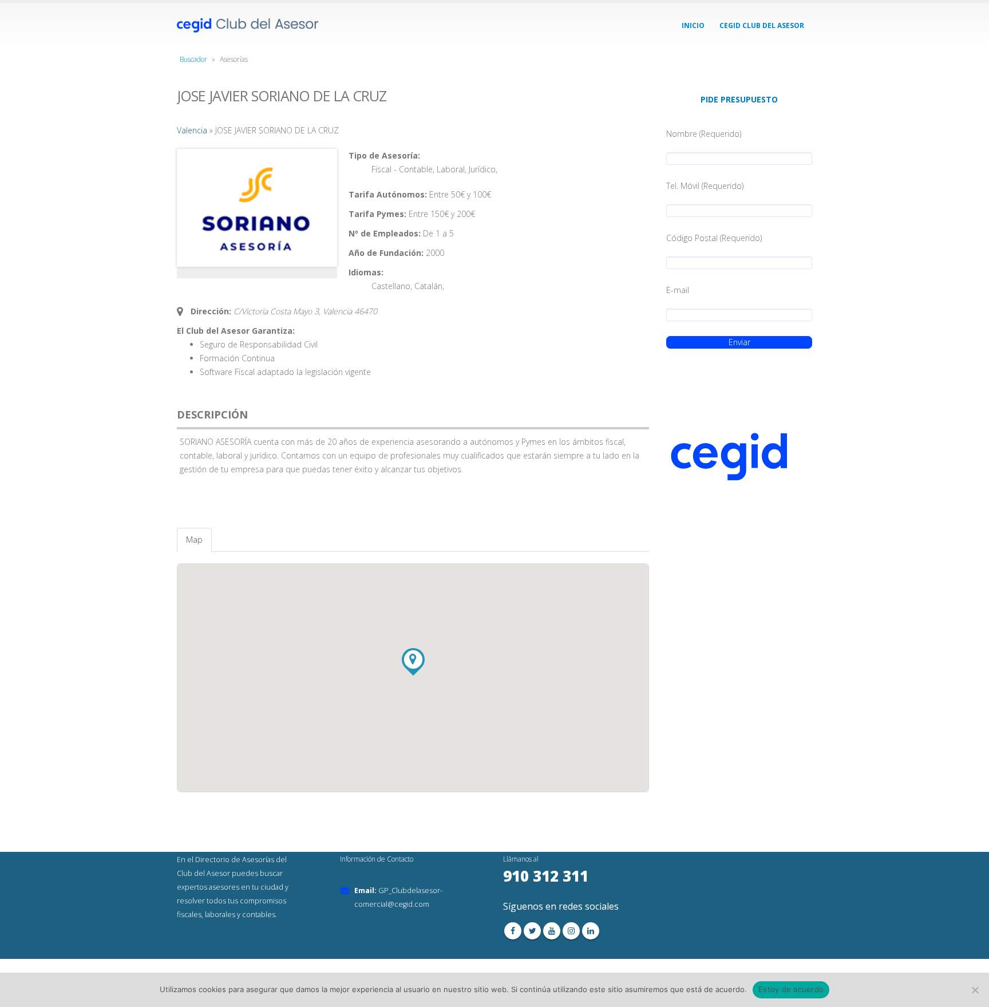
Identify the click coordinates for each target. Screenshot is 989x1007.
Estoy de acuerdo (791, 989)
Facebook (512, 930)
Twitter (532, 930)
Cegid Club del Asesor (761, 25)
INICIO (693, 25)
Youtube (551, 930)
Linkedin (590, 930)
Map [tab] (194, 539)
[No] (974, 990)
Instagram (571, 930)
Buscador (193, 59)
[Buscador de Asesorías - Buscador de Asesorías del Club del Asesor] (248, 25)
